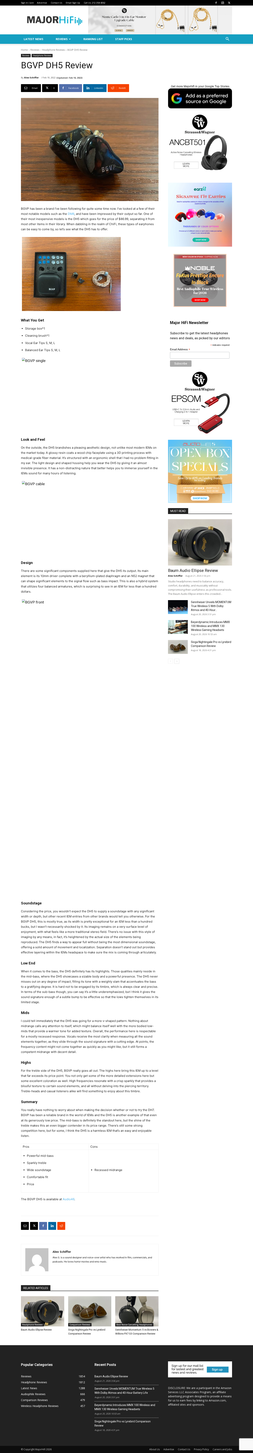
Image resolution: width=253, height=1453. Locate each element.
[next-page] (176, 661)
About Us (154, 1449)
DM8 (71, 214)
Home (24, 50)
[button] (227, 39)
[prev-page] (170, 661)
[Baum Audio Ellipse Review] (42, 1311)
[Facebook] (216, 3)
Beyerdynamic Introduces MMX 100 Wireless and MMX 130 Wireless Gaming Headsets (210, 626)
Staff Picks (123, 39)
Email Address (180, 349)
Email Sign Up (73, 2)
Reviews (62, 39)
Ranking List (93, 39)
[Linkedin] (52, 1226)
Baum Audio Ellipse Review (36, 1329)
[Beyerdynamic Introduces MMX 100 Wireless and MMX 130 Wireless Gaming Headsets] (178, 627)
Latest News (33, 39)
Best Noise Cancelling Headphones (134, 1324)
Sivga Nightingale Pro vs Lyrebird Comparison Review (122, 1423)
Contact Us (56, 2)
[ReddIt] (61, 1226)
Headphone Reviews (53, 50)
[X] (229, 3)
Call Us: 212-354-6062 (94, 2)
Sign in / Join (27, 2)
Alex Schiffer (31, 77)
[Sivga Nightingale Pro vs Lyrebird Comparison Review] (89, 1311)
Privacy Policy (201, 1449)
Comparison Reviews (79, 1324)
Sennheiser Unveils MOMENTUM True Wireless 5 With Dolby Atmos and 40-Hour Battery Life (124, 1390)
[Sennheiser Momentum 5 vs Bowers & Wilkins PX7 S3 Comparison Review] (137, 1311)
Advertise (42, 2)
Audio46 (68, 1199)
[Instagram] (223, 3)
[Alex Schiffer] (36, 1259)
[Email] (25, 1226)
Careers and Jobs (222, 1449)
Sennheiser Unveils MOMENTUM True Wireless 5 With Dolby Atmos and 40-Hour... (211, 606)
